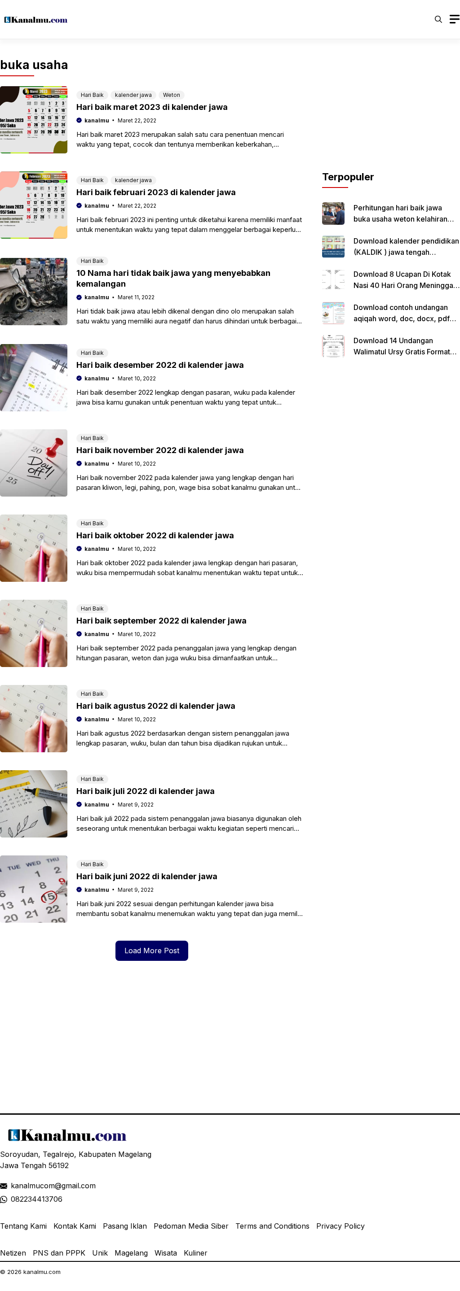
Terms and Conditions (272, 1225)
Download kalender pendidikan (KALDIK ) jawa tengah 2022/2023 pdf (406, 252)
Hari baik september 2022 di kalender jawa (161, 620)
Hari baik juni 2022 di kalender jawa (146, 876)
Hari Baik (92, 95)
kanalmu (96, 120)
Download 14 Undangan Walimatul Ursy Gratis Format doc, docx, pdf (402, 351)
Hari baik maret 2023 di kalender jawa (152, 107)
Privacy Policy (340, 1225)
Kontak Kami (74, 1225)
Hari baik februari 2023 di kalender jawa (156, 192)
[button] (438, 19)
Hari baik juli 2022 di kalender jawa (145, 791)
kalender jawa (133, 95)
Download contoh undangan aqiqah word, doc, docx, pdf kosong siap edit (402, 318)
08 (15, 1199)
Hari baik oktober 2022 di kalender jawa (155, 535)
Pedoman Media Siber (191, 1225)
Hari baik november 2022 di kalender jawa (160, 450)
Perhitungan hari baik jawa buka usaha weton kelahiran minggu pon (400, 219)
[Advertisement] (391, 113)
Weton (171, 95)
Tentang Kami (23, 1225)
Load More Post (151, 950)
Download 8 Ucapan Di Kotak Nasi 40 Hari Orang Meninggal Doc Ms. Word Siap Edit (404, 285)
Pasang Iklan (125, 1225)
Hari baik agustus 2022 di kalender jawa (155, 706)
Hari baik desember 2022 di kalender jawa (160, 365)
